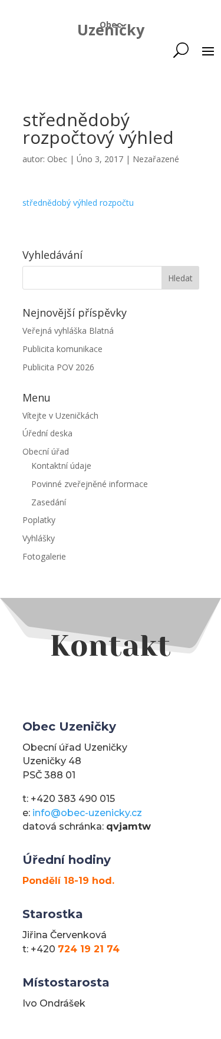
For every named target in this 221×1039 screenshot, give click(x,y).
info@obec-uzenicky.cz (87, 812)
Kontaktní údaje (61, 465)
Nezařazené (156, 159)
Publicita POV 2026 (58, 367)
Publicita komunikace (62, 348)
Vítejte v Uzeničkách (60, 415)
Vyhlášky (38, 538)
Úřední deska (47, 433)
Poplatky (38, 519)
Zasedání (48, 502)
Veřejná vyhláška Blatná (68, 330)
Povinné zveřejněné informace (89, 483)
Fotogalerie (44, 556)
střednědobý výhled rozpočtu (78, 202)
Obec (57, 159)
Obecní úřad (45, 451)
